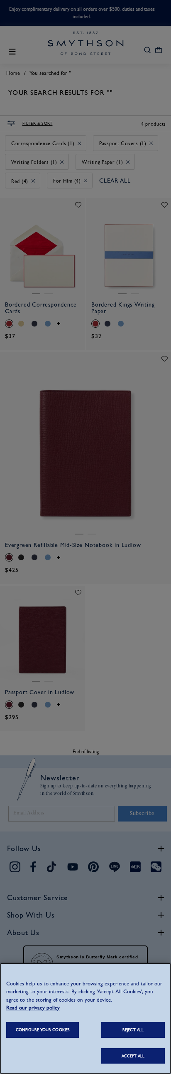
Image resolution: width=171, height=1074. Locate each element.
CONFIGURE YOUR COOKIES (42, 1029)
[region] (85, 1018)
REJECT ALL (133, 1029)
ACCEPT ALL (133, 1056)
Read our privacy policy (33, 1008)
